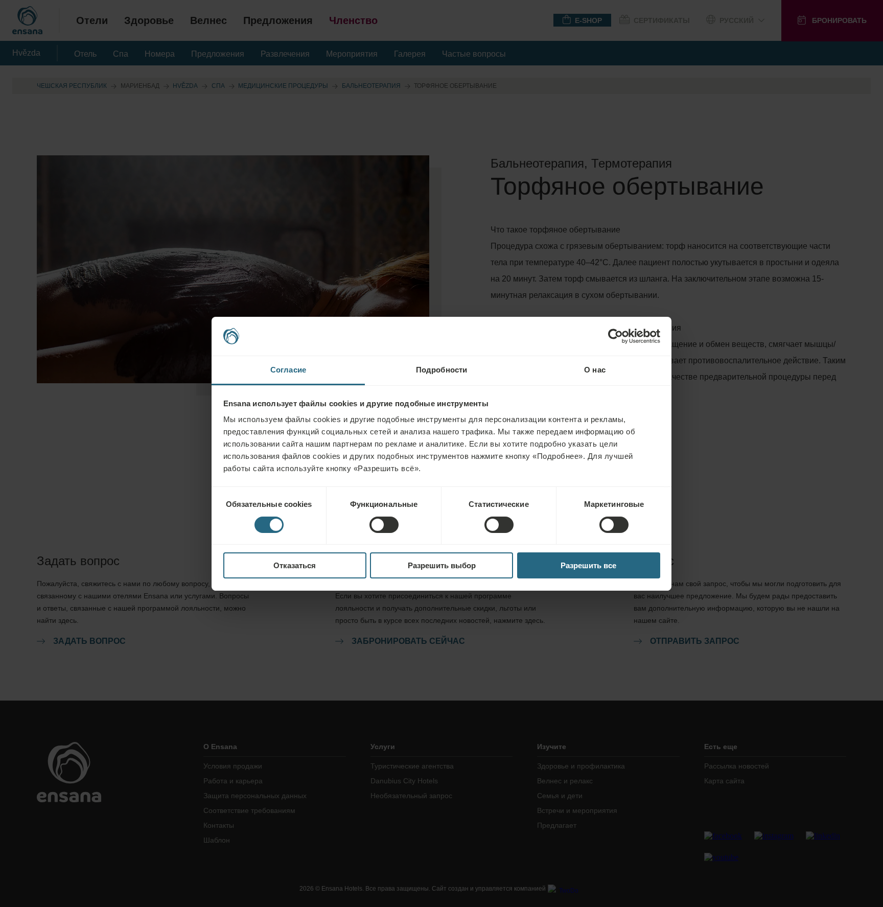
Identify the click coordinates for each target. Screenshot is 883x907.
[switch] (384, 525)
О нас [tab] (595, 369)
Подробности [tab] (441, 369)
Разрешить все (588, 565)
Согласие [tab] (288, 369)
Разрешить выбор (442, 565)
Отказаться (294, 565)
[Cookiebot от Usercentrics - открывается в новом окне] (615, 336)
